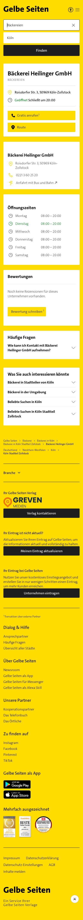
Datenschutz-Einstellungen (23, 865)
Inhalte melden (14, 872)
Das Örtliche (12, 721)
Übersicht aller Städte (19, 648)
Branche (9, 473)
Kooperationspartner (18, 709)
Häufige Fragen (14, 642)
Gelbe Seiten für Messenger (23, 682)
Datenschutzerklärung (42, 858)
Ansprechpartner (15, 636)
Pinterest (10, 755)
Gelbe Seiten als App (18, 676)
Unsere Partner (17, 700)
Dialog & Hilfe (16, 627)
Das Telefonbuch (15, 715)
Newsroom (11, 670)
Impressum (11, 858)
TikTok (8, 761)
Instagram (10, 743)
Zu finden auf (15, 734)
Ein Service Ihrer (20, 903)
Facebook (10, 749)
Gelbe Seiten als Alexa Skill (22, 688)
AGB (52, 865)
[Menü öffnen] (77, 10)
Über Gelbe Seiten (19, 661)
